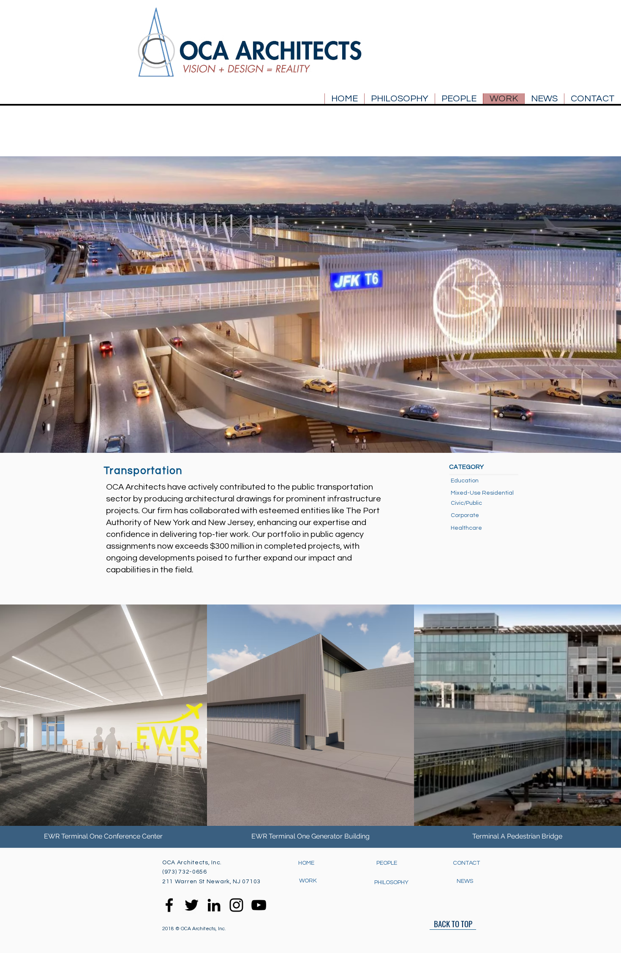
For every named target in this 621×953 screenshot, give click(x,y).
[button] (466, 503)
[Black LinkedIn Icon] (214, 905)
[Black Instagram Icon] (236, 905)
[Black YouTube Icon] (259, 905)
